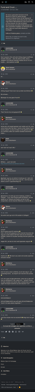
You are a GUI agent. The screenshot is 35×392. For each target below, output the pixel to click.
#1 (33, 54)
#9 (33, 193)
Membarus (9, 117)
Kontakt (3, 367)
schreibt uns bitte (25, 33)
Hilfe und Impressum (6, 387)
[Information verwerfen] (32, 15)
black (7, 138)
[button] (2, 2)
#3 (33, 88)
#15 (33, 315)
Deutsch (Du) (20, 382)
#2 (33, 74)
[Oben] (17, 387)
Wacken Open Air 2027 (7, 382)
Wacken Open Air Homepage (8, 361)
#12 (33, 253)
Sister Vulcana (10, 67)
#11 (33, 227)
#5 (33, 124)
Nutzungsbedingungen (12, 384)
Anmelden (3, 374)
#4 (33, 109)
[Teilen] (31, 55)
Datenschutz (23, 384)
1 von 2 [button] (12, 324)
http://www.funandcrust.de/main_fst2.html (12, 163)
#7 (33, 159)
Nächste (18, 324)
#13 (33, 269)
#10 (33, 213)
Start (14, 387)
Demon (8, 82)
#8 (33, 175)
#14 (33, 295)
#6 (33, 145)
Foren (2, 364)
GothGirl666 (5, 9)
